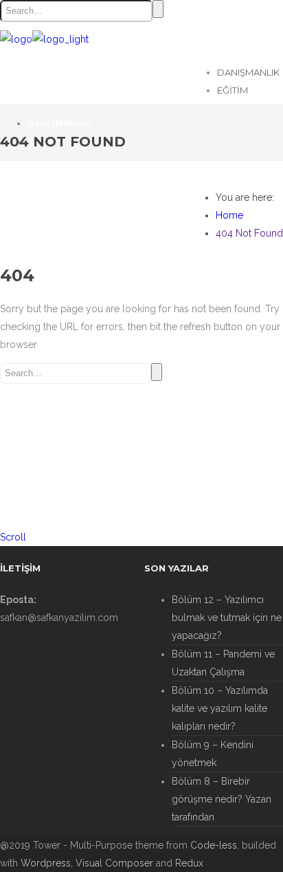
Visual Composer (114, 863)
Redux (189, 863)
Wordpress (46, 863)
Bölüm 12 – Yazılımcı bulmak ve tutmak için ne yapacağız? (227, 617)
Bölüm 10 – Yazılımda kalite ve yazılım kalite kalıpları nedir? (220, 708)
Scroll (13, 537)
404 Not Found (249, 233)
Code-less (213, 845)
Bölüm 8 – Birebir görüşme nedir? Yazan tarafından (221, 799)
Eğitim (232, 90)
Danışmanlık (248, 72)
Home (229, 215)
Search (157, 9)
